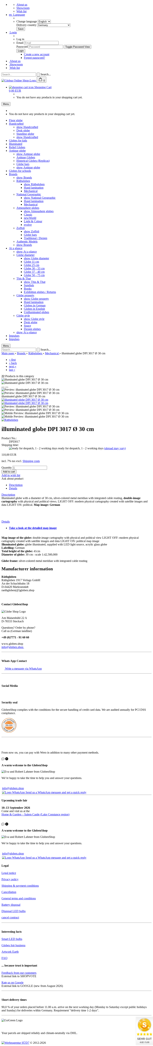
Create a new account (36, 54)
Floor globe (16, 120)
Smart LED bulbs (11, 939)
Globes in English (34, 308)
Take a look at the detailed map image (33, 528)
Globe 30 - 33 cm (34, 268)
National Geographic (28, 194)
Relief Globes (17, 147)
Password (22, 46)
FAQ (4, 958)
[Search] (38, 74)
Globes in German (35, 305)
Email (19, 42)
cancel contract (10, 917)
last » (12, 369)
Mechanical (31, 191)
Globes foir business (13, 945)
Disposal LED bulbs (13, 911)
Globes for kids (18, 140)
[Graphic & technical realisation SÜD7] (15, 1042)
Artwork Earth (10, 951)
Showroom (22, 8)
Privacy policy (9, 879)
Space (27, 325)
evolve (28, 224)
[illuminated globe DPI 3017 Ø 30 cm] (24, 399)
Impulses (14, 335)
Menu (6, 104)
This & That (23, 278)
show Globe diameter (36, 258)
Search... (45, 74)
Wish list (21, 11)
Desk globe (23, 130)
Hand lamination (33, 187)
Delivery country (26, 25)
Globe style (23, 315)
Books (28, 288)
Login (13, 32)
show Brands (24, 177)
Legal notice (8, 873)
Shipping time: (10, 445)
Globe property (25, 295)
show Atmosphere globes (39, 211)
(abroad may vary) (115, 448)
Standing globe (25, 133)
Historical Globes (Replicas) (33, 160)
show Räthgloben (34, 184)
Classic (28, 214)
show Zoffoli (31, 231)
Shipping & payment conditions (20, 885)
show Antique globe (28, 154)
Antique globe (17, 150)
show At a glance (26, 251)
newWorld (30, 218)
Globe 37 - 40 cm (34, 271)
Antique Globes (25, 157)
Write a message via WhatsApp (23, 668)
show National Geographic (40, 197)
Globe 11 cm (31, 261)
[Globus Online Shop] (19, 80)
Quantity (6, 467)
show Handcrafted (27, 127)
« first (12, 359)
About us (21, 4)
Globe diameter (25, 255)
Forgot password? (34, 57)
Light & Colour (33, 221)
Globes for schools (20, 170)
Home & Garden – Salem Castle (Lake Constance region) (35, 814)
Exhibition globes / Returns (40, 292)
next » (12, 366)
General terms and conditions (18, 898)
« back (13, 363)
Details (13, 488)
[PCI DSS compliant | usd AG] (8, 731)
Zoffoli (20, 228)
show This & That (34, 281)
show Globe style (34, 318)
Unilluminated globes (36, 312)
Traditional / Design (35, 238)
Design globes (32, 329)
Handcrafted (16, 123)
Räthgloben (23, 180)
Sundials (29, 285)
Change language (27, 21)
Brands (13, 174)
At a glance (15, 248)
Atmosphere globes (27, 207)
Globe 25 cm (31, 265)
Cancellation (8, 892)
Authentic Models (27, 241)
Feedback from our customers (18, 972)
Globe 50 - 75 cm (34, 275)
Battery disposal (10, 904)
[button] (2, 387)
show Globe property (36, 298)
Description (16, 485)
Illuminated (15, 143)
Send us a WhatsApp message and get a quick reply (56, 792)
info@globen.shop (12, 647)
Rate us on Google (12, 982)
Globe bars (22, 164)
